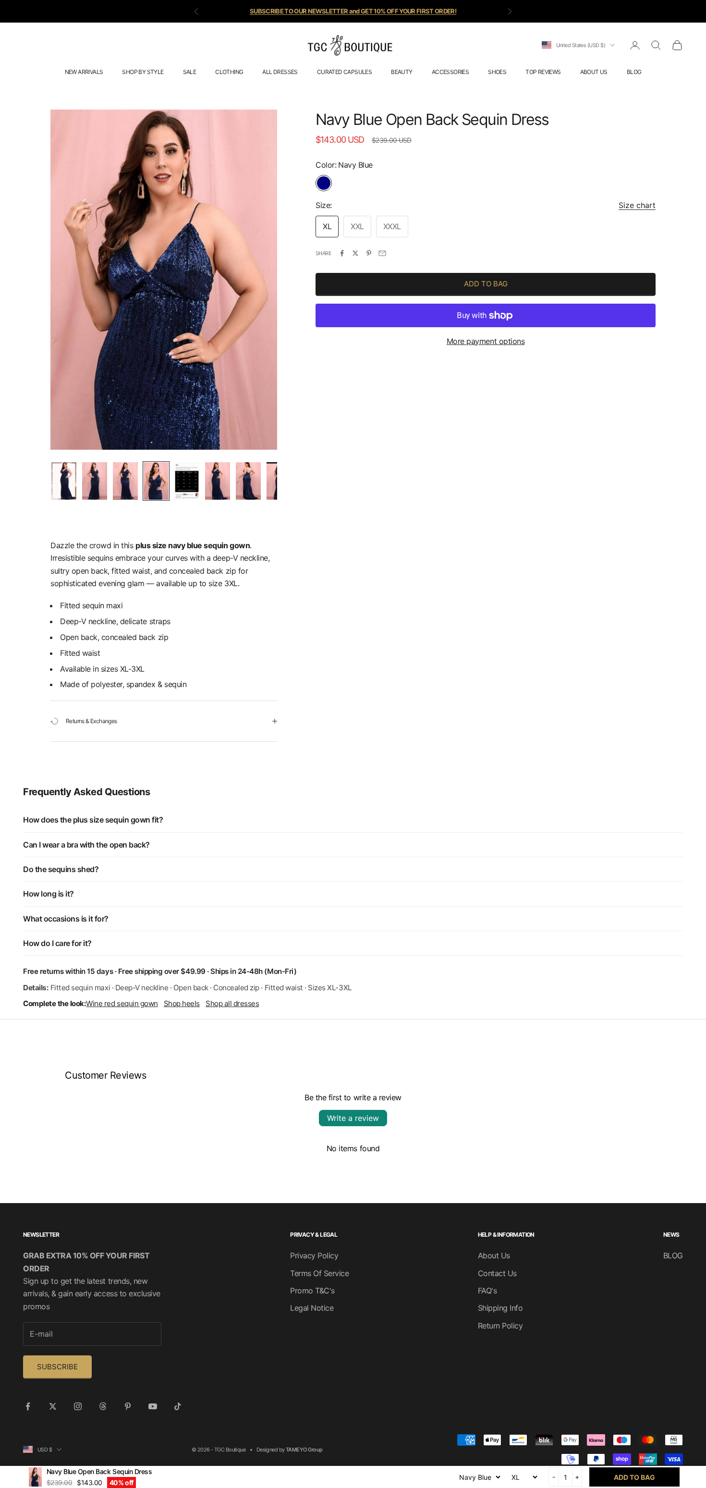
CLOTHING (229, 71)
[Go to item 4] (156, 481)
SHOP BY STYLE (142, 71)
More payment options (485, 341)
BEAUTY (401, 71)
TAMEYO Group (304, 1449)
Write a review (353, 1118)
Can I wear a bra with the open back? (86, 844)
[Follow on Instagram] (78, 1406)
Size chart (637, 205)
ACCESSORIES (450, 71)
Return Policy (500, 1325)
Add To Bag (486, 284)
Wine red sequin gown (122, 1003)
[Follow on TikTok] (178, 1406)
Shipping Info (500, 1308)
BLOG (634, 71)
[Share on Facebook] (342, 253)
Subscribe (57, 1366)
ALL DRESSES (279, 71)
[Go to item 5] (186, 481)
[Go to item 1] (63, 481)
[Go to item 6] (217, 481)
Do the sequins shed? (60, 869)
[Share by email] (382, 253)
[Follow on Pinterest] (128, 1406)
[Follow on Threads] (103, 1406)
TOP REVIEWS (542, 71)
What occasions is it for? (66, 918)
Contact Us (497, 1273)
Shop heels (182, 1003)
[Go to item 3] (125, 481)
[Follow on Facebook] (28, 1406)
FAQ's (487, 1290)
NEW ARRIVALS (84, 71)
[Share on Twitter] (355, 253)
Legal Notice (311, 1308)
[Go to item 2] (94, 481)
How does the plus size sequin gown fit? (93, 819)
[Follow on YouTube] (153, 1406)
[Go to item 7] (248, 481)
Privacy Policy (314, 1255)
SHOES (497, 71)
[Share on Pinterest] (369, 253)
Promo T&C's (312, 1290)
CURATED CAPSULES (344, 71)
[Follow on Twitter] (53, 1406)
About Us (494, 1255)
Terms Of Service (319, 1273)
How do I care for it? (57, 943)
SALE (189, 71)
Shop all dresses (232, 1003)
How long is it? (48, 893)
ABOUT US (594, 71)
